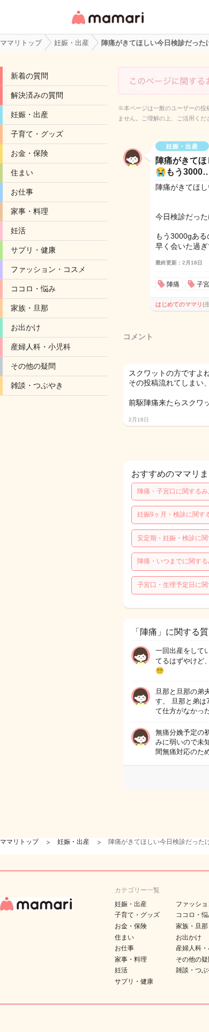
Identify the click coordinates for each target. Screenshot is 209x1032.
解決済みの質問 (37, 95)
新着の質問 (29, 75)
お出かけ (26, 327)
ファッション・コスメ (48, 269)
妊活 (18, 230)
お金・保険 (29, 153)
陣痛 (173, 284)
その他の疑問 (33, 366)
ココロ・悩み (33, 288)
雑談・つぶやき (37, 385)
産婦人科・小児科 (41, 346)
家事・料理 (29, 211)
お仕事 (22, 192)
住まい (22, 172)
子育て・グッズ (37, 134)
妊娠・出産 (29, 114)
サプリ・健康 (33, 250)
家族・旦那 (29, 308)
